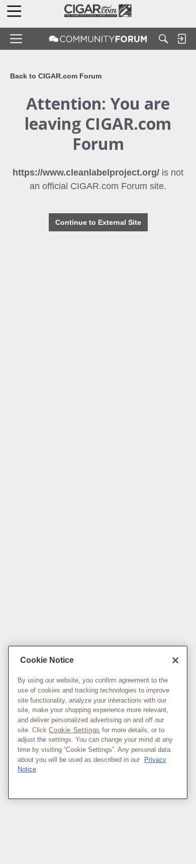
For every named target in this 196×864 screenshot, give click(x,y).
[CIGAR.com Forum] (98, 39)
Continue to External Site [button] (98, 222)
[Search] (163, 39)
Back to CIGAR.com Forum (56, 76)
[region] (98, 722)
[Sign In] (181, 39)
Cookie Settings (74, 730)
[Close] (175, 660)
